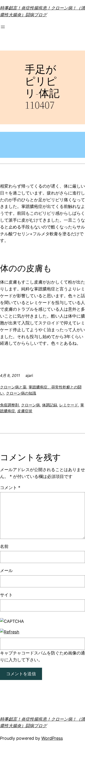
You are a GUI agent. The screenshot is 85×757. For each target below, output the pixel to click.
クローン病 (30, 405)
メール (6, 570)
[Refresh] (9, 631)
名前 (4, 546)
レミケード (68, 405)
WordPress (52, 738)
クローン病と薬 (13, 387)
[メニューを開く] (3, 27)
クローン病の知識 (21, 393)
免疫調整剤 (9, 405)
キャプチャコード (17, 652)
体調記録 (49, 405)
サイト (6, 594)
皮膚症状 (24, 411)
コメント (10, 487)
